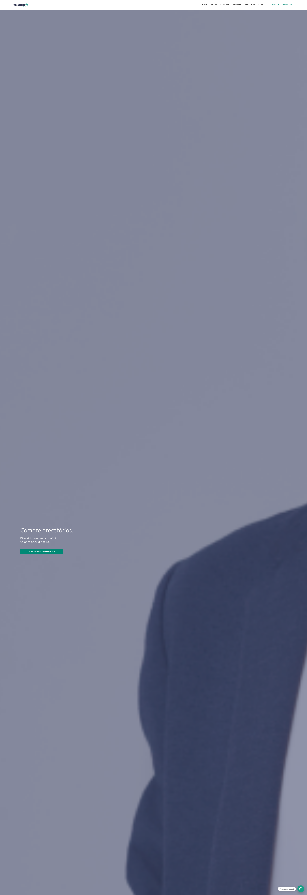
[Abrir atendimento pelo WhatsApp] (300, 888)
